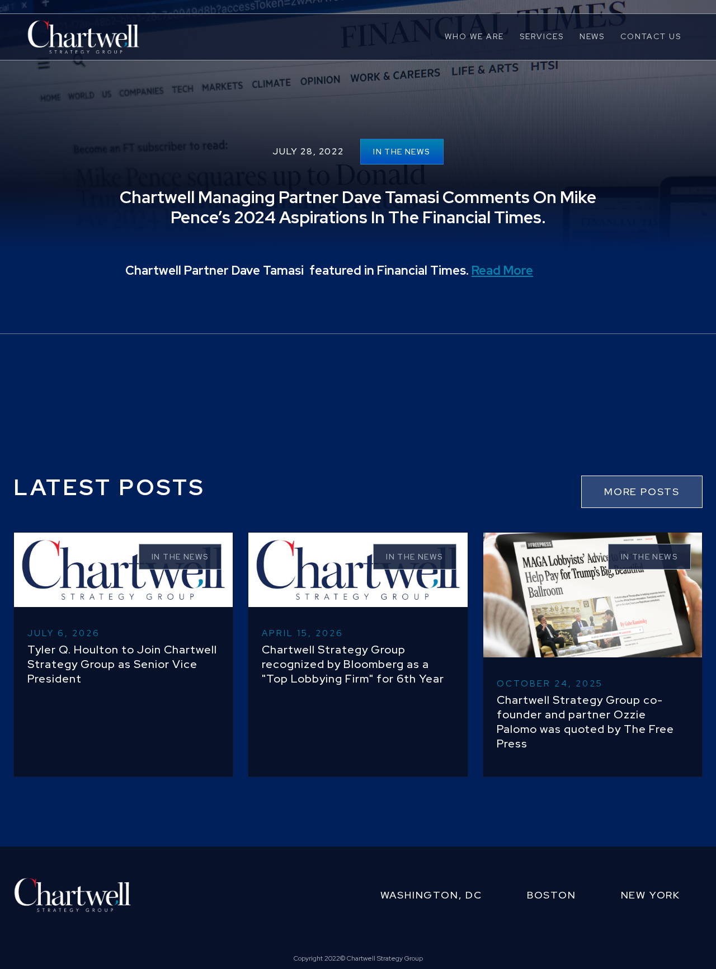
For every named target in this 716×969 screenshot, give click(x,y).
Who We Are (474, 36)
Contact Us (650, 36)
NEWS (592, 36)
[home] (83, 36)
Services (542, 36)
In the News (401, 152)
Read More (502, 270)
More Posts (642, 491)
